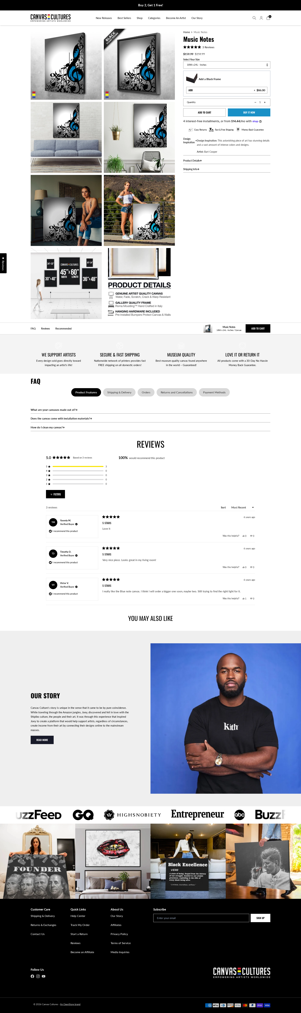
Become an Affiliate (82, 952)
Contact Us (38, 934)
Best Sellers (124, 17)
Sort (223, 507)
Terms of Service (121, 943)
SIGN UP (260, 918)
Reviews (75, 943)
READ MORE (42, 740)
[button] (198, 47)
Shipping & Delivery (43, 915)
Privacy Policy (119, 934)
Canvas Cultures (50, 1004)
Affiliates (116, 924)
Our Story (197, 17)
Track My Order (80, 924)
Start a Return (79, 934)
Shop (139, 17)
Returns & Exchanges (43, 924)
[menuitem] (104, 17)
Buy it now (249, 112)
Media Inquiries (120, 952)
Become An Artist (176, 17)
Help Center (78, 915)
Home (186, 32)
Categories (154, 17)
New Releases (104, 17)
